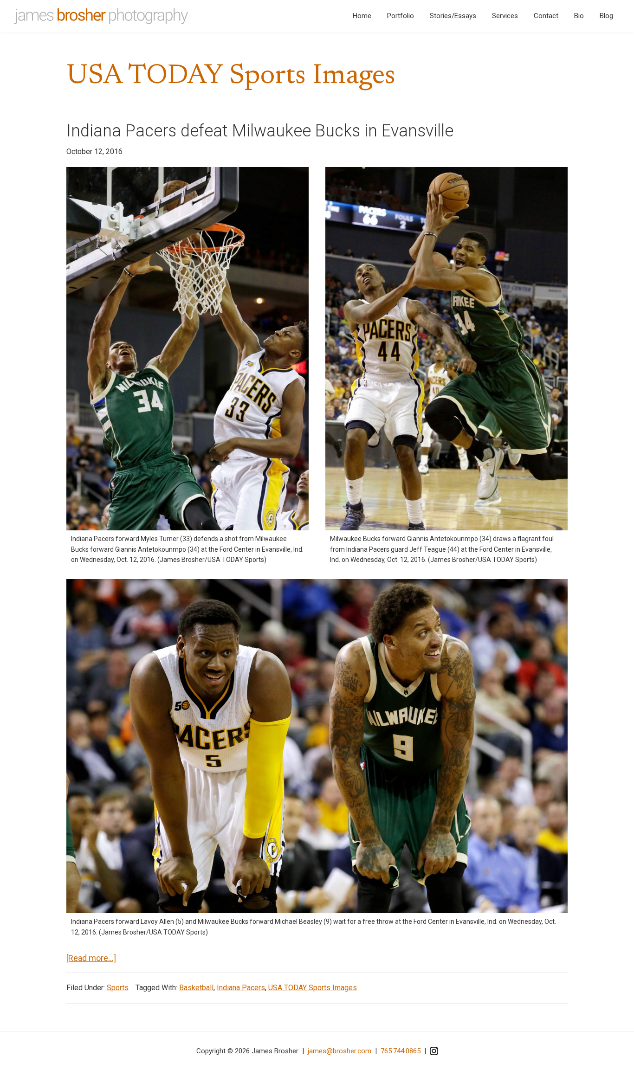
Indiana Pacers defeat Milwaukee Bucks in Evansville (259, 131)
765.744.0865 (401, 1051)
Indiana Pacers (241, 987)
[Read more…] (91, 959)
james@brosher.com (339, 1051)
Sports (118, 987)
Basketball (196, 987)
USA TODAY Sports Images (312, 987)
